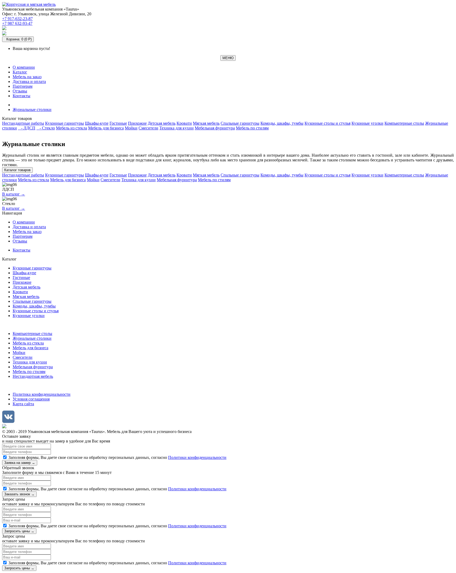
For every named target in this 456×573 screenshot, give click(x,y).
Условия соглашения (31, 399)
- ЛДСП (26, 128)
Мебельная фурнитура (215, 128)
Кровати (184, 123)
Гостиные (118, 123)
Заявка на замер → (19, 463)
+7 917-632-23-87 (17, 18)
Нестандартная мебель (33, 376)
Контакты (21, 96)
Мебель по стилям (252, 128)
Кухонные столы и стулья (327, 123)
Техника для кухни (176, 128)
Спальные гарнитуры (240, 123)
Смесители (148, 128)
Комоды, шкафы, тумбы (281, 123)
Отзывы (20, 91)
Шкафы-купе (96, 123)
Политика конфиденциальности (41, 394)
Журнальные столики (32, 109)
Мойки (131, 128)
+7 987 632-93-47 (17, 23)
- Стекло (45, 128)
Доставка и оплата (29, 81)
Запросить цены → (19, 531)
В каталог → (13, 194)
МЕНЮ (228, 58)
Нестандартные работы (23, 123)
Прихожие (137, 123)
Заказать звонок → (19, 494)
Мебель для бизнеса (106, 128)
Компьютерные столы (404, 123)
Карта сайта (23, 404)
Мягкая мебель (206, 123)
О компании (24, 67)
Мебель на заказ (27, 76)
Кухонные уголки (367, 123)
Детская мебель (161, 123)
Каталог (20, 72)
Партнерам (22, 86)
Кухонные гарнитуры (64, 123)
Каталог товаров (17, 170)
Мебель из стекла (71, 128)
